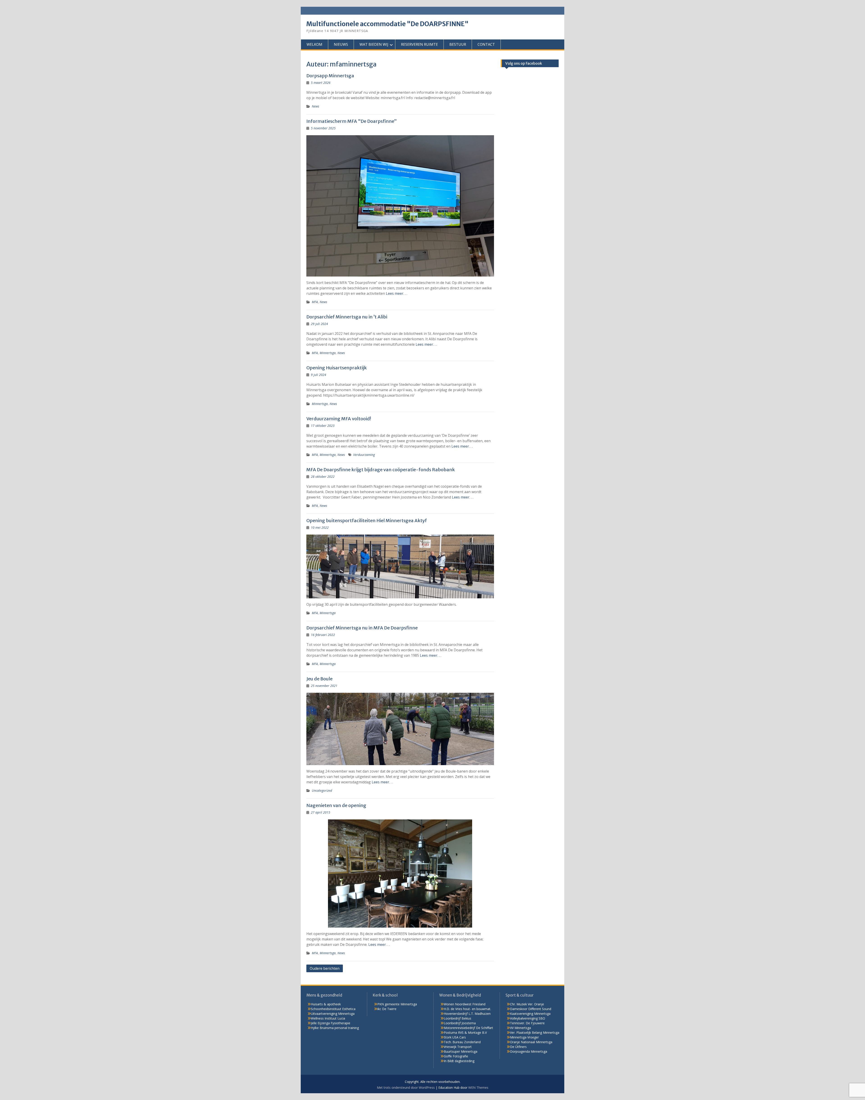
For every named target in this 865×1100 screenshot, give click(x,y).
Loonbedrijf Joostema (460, 1023)
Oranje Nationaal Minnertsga (531, 1042)
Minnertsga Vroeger (524, 1037)
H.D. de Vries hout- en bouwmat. (467, 1009)
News (315, 106)
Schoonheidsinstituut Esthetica (333, 1009)
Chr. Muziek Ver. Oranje (527, 1004)
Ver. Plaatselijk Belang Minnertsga (534, 1032)
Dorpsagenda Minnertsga (528, 1051)
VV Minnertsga (520, 1028)
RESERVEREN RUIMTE (419, 44)
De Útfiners (518, 1047)
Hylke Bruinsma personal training (335, 1028)
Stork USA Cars (455, 1037)
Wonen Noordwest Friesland (464, 1004)
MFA (315, 302)
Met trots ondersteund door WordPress (406, 1087)
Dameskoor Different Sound (530, 1009)
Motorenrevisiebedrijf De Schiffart (468, 1028)
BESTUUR (457, 44)
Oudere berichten (324, 968)
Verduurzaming (364, 455)
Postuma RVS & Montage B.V (465, 1032)
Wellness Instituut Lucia (328, 1018)
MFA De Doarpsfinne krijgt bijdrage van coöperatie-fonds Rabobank (380, 469)
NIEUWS (341, 44)
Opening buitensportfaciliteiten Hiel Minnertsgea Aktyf (366, 520)
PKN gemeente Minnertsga (397, 1004)
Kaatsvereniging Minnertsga (530, 1013)
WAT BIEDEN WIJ (374, 44)
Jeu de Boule (319, 678)
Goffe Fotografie (456, 1056)
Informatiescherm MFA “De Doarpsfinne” (351, 121)
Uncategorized (322, 790)
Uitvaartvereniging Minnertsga (333, 1013)
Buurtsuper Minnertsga (460, 1051)
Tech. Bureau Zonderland (462, 1042)
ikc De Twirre (386, 1009)
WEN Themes (478, 1087)
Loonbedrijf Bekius (457, 1018)
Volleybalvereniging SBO (527, 1018)
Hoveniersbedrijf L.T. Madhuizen (467, 1013)
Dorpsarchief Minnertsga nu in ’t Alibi (346, 317)
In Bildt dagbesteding (459, 1061)
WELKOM (314, 44)
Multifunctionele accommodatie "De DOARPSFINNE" (387, 24)
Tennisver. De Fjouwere (527, 1023)
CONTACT (486, 44)
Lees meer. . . (396, 293)
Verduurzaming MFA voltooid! (338, 418)
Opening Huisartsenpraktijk (336, 367)
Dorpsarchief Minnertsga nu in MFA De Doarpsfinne (362, 628)
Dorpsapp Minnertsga (330, 75)
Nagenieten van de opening (336, 805)
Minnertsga (328, 353)
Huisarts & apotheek (326, 1004)
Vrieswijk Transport (458, 1047)
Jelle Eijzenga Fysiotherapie (330, 1023)
